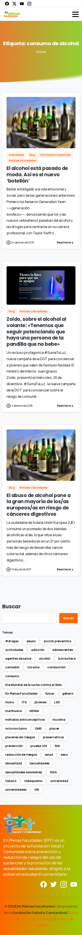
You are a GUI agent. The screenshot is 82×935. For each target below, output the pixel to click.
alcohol (44, 658)
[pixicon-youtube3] (74, 884)
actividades (14, 650)
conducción (56, 667)
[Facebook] (7, 4)
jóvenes (40, 702)
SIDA (53, 772)
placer (54, 728)
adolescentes (62, 650)
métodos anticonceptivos (25, 719)
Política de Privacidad (36, 919)
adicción (37, 650)
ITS (24, 702)
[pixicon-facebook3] (43, 884)
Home (41, 51)
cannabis (12, 667)
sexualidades (39, 763)
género (67, 693)
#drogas (12, 641)
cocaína (33, 667)
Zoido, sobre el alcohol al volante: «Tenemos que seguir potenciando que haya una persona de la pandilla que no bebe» (36, 332)
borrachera (66, 658)
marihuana (13, 711)
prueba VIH (38, 746)
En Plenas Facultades (21, 693)
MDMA (34, 711)
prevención (14, 746)
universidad (59, 781)
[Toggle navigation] (75, 14)
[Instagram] (29, 4)
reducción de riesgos (21, 754)
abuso (31, 641)
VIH (36, 789)
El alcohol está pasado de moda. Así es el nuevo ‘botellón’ (37, 174)
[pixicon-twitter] (54, 884)
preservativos (53, 737)
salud (49, 754)
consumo (12, 676)
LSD (57, 702)
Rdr (57, 746)
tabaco (10, 781)
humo (9, 702)
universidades (15, 789)
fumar (49, 693)
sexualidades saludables (23, 772)
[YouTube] (22, 4)
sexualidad (13, 763)
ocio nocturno (16, 728)
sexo (64, 754)
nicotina (58, 719)
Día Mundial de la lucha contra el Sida (33, 685)
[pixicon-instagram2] (64, 884)
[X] (14, 4)
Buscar (11, 606)
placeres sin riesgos (20, 737)
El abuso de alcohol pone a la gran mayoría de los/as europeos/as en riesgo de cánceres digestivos (39, 504)
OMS (38, 728)
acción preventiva (57, 641)
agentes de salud (18, 658)
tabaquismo (33, 781)
